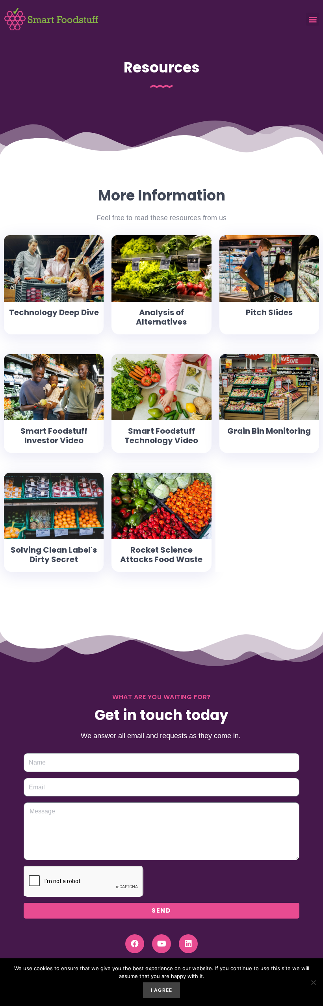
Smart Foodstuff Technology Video (161, 435)
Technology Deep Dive (54, 312)
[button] (312, 19)
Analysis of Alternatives (161, 317)
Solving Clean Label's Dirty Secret (54, 554)
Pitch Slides (269, 312)
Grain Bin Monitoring (269, 430)
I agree (161, 990)
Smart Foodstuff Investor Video (53, 435)
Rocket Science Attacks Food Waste (161, 554)
